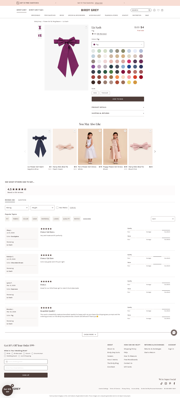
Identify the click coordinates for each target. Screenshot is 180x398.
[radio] (93, 51)
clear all (73, 207)
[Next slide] (124, 3)
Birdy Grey (21, 10)
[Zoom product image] (66, 57)
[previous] (25, 151)
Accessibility (135, 388)
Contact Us (128, 363)
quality (66, 219)
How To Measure (130, 356)
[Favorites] (158, 10)
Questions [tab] (22, 200)
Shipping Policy (130, 349)
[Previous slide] (55, 3)
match (77, 219)
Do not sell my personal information (151, 388)
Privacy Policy (126, 388)
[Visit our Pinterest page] (170, 383)
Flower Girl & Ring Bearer (52, 21)
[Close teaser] (12, 385)
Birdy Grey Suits (113, 352)
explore (103, 3)
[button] (7, 390)
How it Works (112, 360)
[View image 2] (40, 36)
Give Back (111, 367)
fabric (16, 219)
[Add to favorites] (86, 26)
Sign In (171, 349)
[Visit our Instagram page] (165, 383)
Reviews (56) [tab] (10, 200)
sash (35, 219)
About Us (110, 349)
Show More (89, 334)
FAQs (126, 352)
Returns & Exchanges (152, 349)
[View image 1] (40, 28)
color (25, 219)
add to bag (118, 99)
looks (56, 219)
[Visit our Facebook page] (174, 383)
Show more (87, 218)
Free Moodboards (131, 360)
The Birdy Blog (113, 363)
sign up (25, 375)
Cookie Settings (103, 388)
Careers (110, 356)
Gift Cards (128, 367)
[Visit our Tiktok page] (161, 383)
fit (7, 219)
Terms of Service (115, 388)
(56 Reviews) (102, 34)
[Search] (141, 10)
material (45, 219)
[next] (155, 151)
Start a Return (149, 352)
